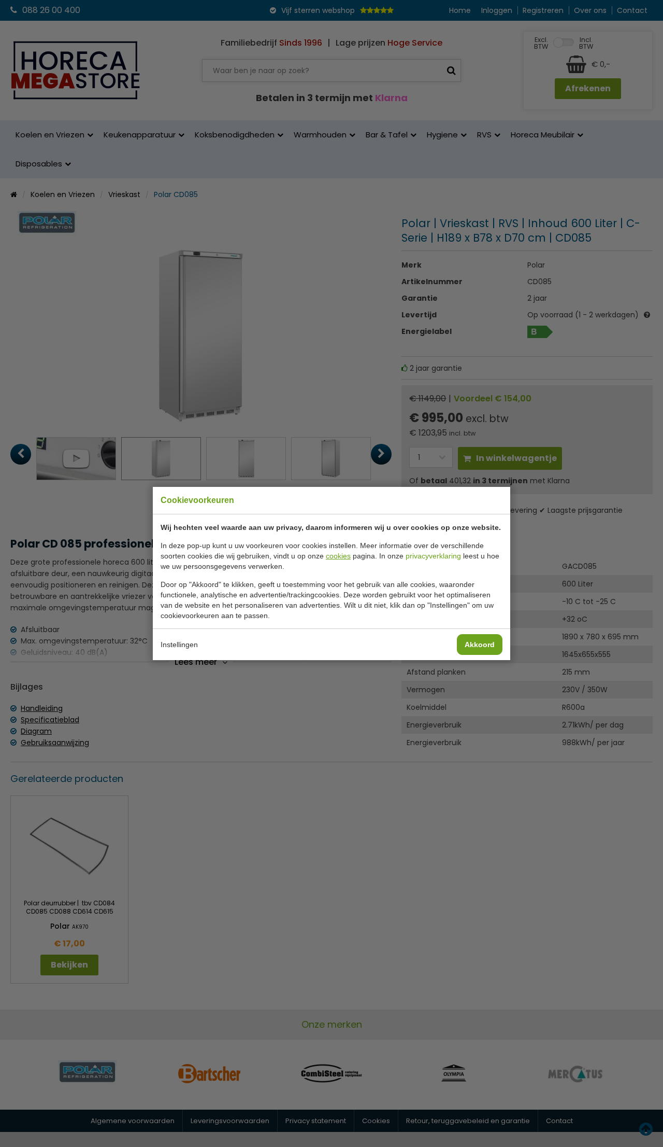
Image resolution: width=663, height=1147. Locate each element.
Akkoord (480, 644)
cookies (338, 556)
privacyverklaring (433, 556)
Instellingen (179, 644)
